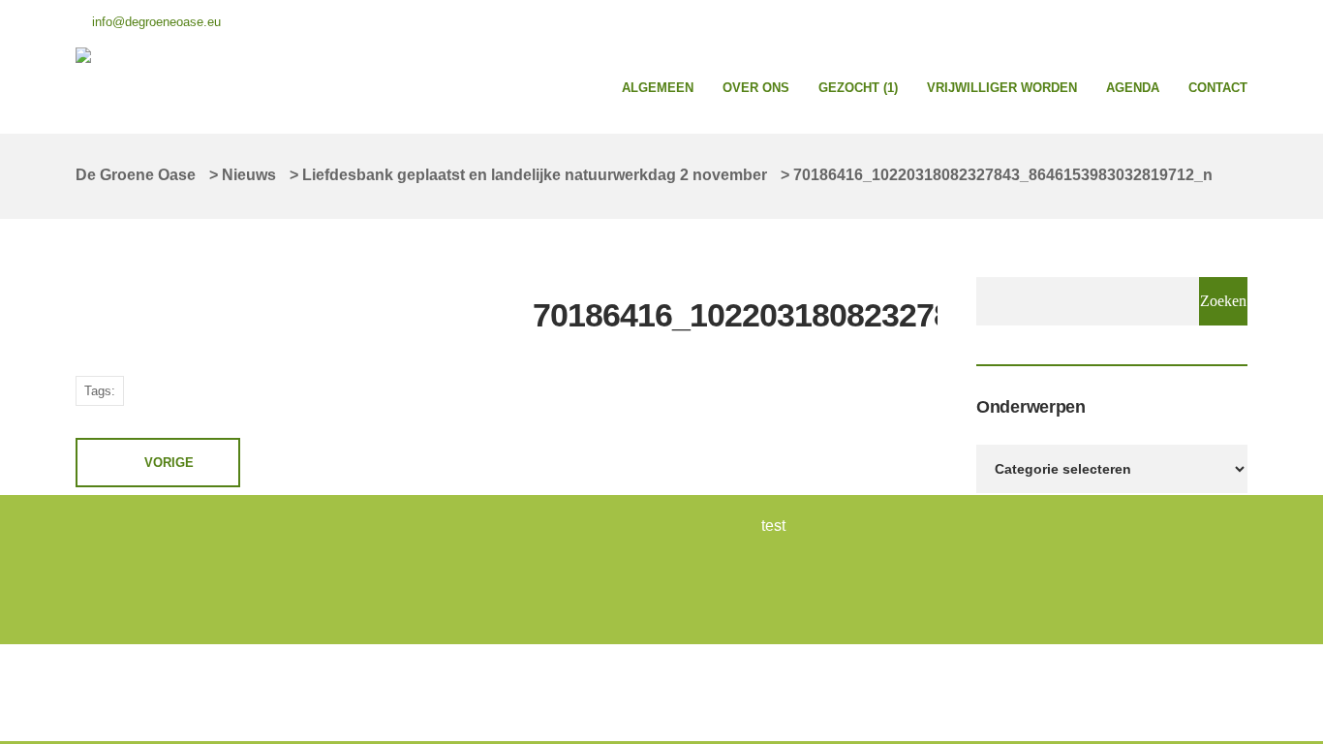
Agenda (1132, 87)
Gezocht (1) (858, 87)
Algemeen (657, 87)
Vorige (169, 462)
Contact (1217, 87)
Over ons (756, 87)
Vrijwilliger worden (1002, 87)
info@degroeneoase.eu (156, 22)
